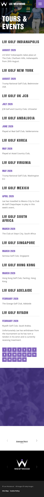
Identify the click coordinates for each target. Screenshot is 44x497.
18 (19, 360)
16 (9, 360)
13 (29, 355)
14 (34, 355)
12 (24, 355)
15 (4, 360)
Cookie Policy (15, 491)
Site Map (5, 491)
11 (19, 355)
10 (14, 355)
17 (14, 360)
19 (24, 360)
